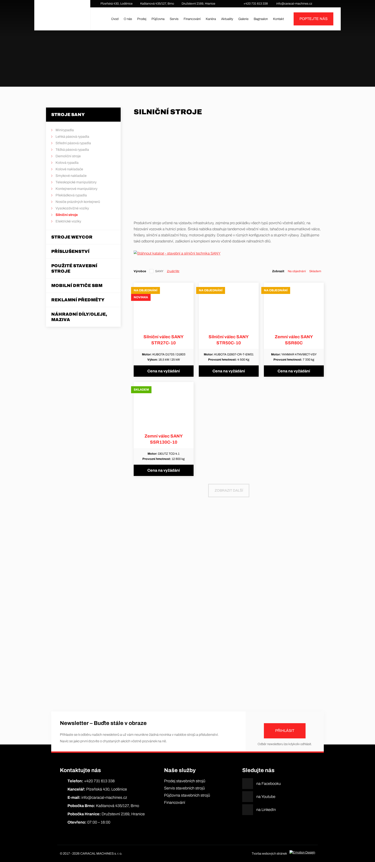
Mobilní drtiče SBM (76, 285)
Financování (192, 19)
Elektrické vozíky (68, 221)
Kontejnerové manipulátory (76, 189)
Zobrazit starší (187, 684)
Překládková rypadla (71, 195)
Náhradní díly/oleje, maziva (79, 317)
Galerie (243, 19)
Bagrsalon (261, 19)
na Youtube (327, 3)
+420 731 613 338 (255, 3)
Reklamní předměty (78, 299)
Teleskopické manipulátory (76, 182)
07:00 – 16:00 (88, 822)
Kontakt (278, 19)
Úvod (114, 19)
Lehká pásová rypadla (72, 136)
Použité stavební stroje (74, 268)
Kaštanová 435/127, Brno (157, 3)
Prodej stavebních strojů (184, 781)
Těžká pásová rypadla (72, 149)
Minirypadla (65, 130)
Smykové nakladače (71, 175)
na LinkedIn (334, 3)
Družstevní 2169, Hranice (198, 3)
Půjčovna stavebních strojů (187, 795)
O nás (128, 19)
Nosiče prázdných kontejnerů (78, 202)
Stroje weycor (71, 237)
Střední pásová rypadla (73, 143)
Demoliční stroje (68, 156)
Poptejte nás (313, 19)
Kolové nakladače (69, 169)
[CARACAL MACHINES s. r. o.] (62, 19)
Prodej (141, 19)
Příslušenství (70, 251)
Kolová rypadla (67, 162)
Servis (174, 19)
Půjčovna (157, 19)
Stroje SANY (188, 67)
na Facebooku (321, 3)
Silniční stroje (204, 67)
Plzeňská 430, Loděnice (116, 3)
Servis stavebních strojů (184, 788)
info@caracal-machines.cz (294, 3)
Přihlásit (284, 731)
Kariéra (211, 19)
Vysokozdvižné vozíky (72, 208)
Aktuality (227, 19)
